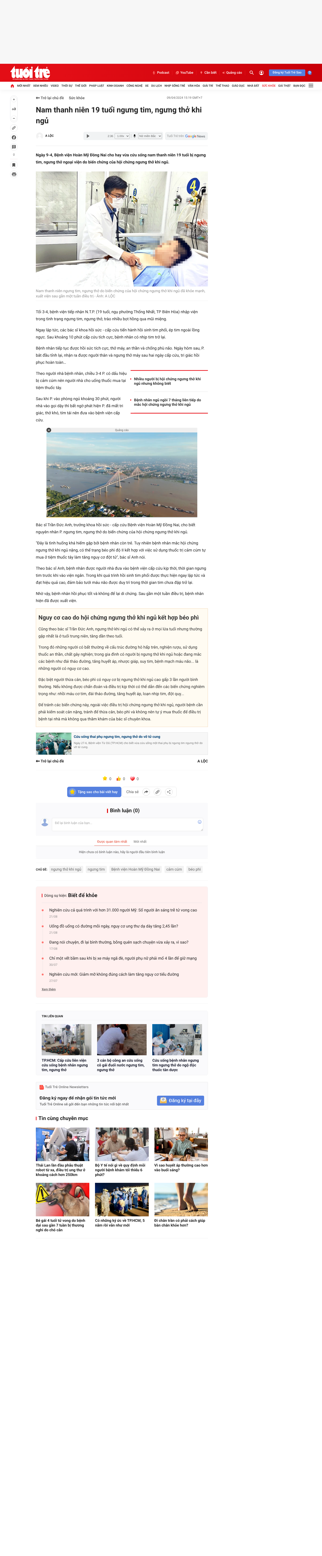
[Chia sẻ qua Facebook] (146, 792)
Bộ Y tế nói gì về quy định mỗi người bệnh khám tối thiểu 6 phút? (120, 1170)
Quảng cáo (234, 73)
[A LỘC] (39, 136)
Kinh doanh (115, 85)
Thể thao (222, 85)
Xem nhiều (40, 85)
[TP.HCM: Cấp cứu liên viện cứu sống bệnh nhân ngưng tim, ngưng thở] (66, 1039)
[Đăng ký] (180, 1101)
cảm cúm (174, 869)
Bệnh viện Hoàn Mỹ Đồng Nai (135, 869)
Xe (147, 85)
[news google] (186, 136)
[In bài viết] (14, 174)
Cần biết (210, 73)
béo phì (194, 869)
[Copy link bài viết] (157, 792)
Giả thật (284, 85)
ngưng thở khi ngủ (66, 869)
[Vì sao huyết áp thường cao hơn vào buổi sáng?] (181, 1144)
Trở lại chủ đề (52, 98)
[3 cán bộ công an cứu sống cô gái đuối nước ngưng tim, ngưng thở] (122, 1039)
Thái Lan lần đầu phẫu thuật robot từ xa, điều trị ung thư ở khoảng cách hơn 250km (60, 1170)
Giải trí (208, 85)
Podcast (163, 73)
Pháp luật (96, 85)
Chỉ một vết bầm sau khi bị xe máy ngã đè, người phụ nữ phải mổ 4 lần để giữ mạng (123, 958)
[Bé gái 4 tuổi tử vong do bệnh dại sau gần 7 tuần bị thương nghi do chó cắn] (62, 1199)
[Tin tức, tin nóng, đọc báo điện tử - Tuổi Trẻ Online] (30, 73)
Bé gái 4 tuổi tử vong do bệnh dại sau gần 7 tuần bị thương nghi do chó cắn (60, 1225)
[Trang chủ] (12, 86)
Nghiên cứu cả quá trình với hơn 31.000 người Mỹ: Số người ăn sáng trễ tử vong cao (123, 910)
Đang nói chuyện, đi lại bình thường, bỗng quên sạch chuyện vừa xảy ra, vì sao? (118, 942)
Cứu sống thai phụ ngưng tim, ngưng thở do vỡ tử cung (117, 737)
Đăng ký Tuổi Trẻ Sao (287, 72)
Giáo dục (238, 85)
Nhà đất (253, 85)
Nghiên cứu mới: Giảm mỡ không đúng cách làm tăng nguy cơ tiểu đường (114, 974)
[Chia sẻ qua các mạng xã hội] (169, 792)
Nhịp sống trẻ (175, 85)
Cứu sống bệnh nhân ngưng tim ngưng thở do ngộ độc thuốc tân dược (175, 1065)
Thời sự (66, 85)
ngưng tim (96, 869)
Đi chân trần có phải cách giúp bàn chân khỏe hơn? (179, 1222)
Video (55, 85)
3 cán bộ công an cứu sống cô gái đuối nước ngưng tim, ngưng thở (120, 1065)
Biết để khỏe (82, 895)
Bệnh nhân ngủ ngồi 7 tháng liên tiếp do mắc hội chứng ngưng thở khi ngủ (167, 402)
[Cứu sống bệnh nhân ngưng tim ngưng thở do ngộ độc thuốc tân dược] (177, 1039)
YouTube (186, 73)
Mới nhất (23, 85)
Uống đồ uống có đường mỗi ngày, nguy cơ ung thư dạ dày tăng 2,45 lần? (113, 926)
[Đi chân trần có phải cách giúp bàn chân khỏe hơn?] (181, 1199)
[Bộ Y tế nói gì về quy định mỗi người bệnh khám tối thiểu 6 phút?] (122, 1144)
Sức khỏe (269, 85)
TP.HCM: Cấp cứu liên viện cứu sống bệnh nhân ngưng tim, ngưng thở (65, 1065)
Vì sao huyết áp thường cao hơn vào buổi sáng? (181, 1167)
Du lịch (156, 85)
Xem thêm (49, 989)
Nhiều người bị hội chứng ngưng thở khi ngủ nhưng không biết (167, 381)
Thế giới (81, 85)
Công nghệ (135, 85)
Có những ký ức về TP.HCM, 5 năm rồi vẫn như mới (120, 1222)
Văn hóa (194, 85)
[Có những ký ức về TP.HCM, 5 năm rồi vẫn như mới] (122, 1199)
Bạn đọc (299, 85)
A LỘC (49, 136)
